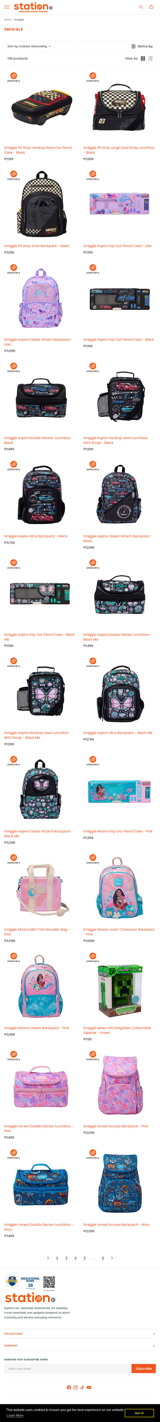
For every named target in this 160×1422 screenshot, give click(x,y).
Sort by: (27, 46)
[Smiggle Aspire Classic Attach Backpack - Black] (119, 494)
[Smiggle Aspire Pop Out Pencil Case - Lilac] (119, 204)
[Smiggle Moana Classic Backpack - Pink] (40, 986)
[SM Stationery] (33, 7)
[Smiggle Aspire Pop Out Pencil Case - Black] (119, 298)
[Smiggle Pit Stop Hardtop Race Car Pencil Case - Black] (40, 106)
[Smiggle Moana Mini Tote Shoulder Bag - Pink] (40, 888)
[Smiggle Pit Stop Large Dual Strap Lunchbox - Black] (119, 106)
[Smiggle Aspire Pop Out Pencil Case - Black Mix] (40, 593)
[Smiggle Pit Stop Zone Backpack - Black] (40, 204)
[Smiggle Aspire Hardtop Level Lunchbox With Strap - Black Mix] (40, 691)
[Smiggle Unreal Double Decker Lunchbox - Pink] (40, 1084)
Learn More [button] (15, 1415)
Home (7, 19)
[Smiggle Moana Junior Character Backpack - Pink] (119, 888)
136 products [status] (18, 58)
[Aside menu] (8, 7)
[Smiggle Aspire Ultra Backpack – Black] (40, 494)
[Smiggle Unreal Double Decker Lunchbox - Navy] (40, 1183)
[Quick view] (72, 138)
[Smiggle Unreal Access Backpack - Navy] (119, 1183)
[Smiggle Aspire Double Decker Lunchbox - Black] (40, 396)
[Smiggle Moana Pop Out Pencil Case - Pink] (119, 789)
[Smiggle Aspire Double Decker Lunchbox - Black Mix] (119, 593)
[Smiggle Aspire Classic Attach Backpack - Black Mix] (40, 789)
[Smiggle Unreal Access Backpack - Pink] (119, 1084)
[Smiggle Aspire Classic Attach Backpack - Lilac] (40, 298)
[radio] (143, 58)
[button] (141, 7)
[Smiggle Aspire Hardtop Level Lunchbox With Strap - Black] (119, 396)
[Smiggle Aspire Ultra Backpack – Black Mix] (119, 691)
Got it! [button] (139, 1413)
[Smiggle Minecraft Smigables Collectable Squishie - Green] (119, 986)
